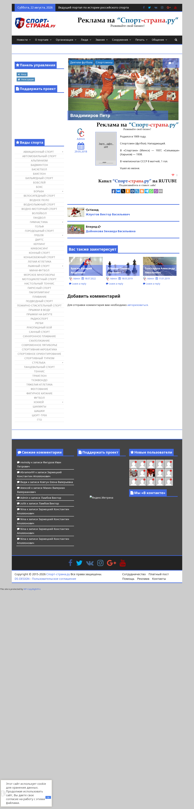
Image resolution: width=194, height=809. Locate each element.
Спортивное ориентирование (39, 353)
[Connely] (151, 464)
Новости (22, 39)
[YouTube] (122, 562)
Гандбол (39, 217)
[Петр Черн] (133, 464)
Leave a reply (79, 283)
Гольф (39, 226)
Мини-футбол (39, 270)
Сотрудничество (134, 574)
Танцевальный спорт (39, 367)
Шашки (39, 411)
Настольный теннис (39, 283)
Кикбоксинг (39, 248)
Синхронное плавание (39, 336)
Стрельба (38, 362)
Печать (139, 39)
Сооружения (120, 39)
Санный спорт (39, 332)
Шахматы (39, 406)
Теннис (39, 371)
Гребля (38, 235)
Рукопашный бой (39, 327)
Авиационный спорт (38, 151)
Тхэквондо (39, 380)
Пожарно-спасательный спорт (39, 305)
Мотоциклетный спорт (39, 279)
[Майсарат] (151, 473)
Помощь (128, 579)
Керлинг (39, 244)
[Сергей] (160, 481)
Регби (39, 323)
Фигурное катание (39, 393)
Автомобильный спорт (39, 156)
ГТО (39, 419)
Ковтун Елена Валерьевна (56, 482)
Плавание (39, 296)
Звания (100, 39)
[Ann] (142, 464)
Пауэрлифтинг (39, 292)
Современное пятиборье (39, 345)
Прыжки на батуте (39, 314)
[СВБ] (133, 481)
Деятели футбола (81, 62)
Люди (84, 39)
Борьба (39, 191)
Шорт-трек (39, 415)
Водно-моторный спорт (39, 209)
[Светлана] (160, 464)
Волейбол (39, 213)
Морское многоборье (39, 274)
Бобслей (39, 182)
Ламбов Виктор (51, 497)
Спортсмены (104, 62)
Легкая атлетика (39, 261)
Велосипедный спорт (39, 195)
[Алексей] (169, 481)
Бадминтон (39, 165)
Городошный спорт (39, 230)
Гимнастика (39, 222)
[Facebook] (70, 562)
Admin (81, 139)
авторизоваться (137, 305)
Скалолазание (39, 340)
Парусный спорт (39, 288)
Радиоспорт (39, 318)
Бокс (39, 187)
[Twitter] (79, 562)
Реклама (143, 579)
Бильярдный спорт (39, 178)
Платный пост (159, 574)
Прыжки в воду (39, 310)
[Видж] (151, 481)
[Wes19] (133, 473)
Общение (158, 39)
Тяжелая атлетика (39, 384)
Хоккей (39, 402)
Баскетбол (39, 169)
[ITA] (142, 473)
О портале (41, 39)
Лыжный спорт (39, 266)
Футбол (39, 397)
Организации (64, 39)
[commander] (169, 464)
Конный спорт (39, 252)
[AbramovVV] (142, 481)
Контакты (159, 579)
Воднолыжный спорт (39, 204)
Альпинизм (39, 160)
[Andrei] (169, 473)
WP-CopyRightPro (32, 589)
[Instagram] (100, 562)
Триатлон (39, 375)
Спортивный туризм (39, 358)
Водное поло (39, 200)
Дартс (39, 239)
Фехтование (39, 389)
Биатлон (39, 173)
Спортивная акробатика (39, 349)
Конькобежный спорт (39, 257)
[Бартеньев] (160, 473)
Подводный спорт (39, 301)
